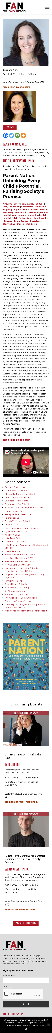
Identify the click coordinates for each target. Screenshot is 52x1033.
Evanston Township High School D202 (24, 507)
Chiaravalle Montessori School (20, 494)
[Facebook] (5, 135)
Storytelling (9, 224)
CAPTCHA (7, 987)
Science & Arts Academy (17, 587)
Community (27, 204)
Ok (26, 1029)
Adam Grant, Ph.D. (17, 869)
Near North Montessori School (20, 554)
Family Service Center (16, 511)
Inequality (8, 212)
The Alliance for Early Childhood (21, 598)
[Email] (17, 135)
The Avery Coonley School (18, 601)
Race (29, 218)
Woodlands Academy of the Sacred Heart (26, 610)
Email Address (10, 975)
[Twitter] (11, 135)
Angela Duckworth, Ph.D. (19, 161)
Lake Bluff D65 (12, 538)
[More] (23, 135)
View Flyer (10, 127)
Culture (40, 204)
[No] (48, 1025)
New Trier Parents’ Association (20, 561)
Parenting (33, 215)
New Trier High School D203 (19, 558)
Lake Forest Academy (16, 541)
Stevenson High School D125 (19, 594)
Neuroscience (18, 215)
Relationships (41, 218)
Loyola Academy (13, 551)
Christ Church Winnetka (17, 497)
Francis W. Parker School (17, 521)
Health (43, 209)
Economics (27, 206)
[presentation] (23, 994)
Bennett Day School (15, 487)
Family (34, 209)
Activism (7, 204)
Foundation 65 (12, 518)
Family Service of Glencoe (18, 514)
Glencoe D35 (11, 524)
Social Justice (21, 221)
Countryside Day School (17, 504)
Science (8, 221)
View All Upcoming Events (26, 923)
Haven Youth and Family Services (21, 528)
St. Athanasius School (15, 591)
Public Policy (18, 218)
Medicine (34, 212)
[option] (26, 656)
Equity (17, 209)
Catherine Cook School (16, 490)
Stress (20, 224)
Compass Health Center (17, 500)
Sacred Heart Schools (16, 584)
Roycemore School (14, 581)
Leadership (21, 212)
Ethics (26, 209)
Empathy (7, 209)
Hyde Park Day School (16, 531)
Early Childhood (11, 206)
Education (40, 206)
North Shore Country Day (17, 564)
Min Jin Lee (12, 764)
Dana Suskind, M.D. (15, 144)
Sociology (35, 221)
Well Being (31, 224)
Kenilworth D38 (13, 535)
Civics (17, 204)
